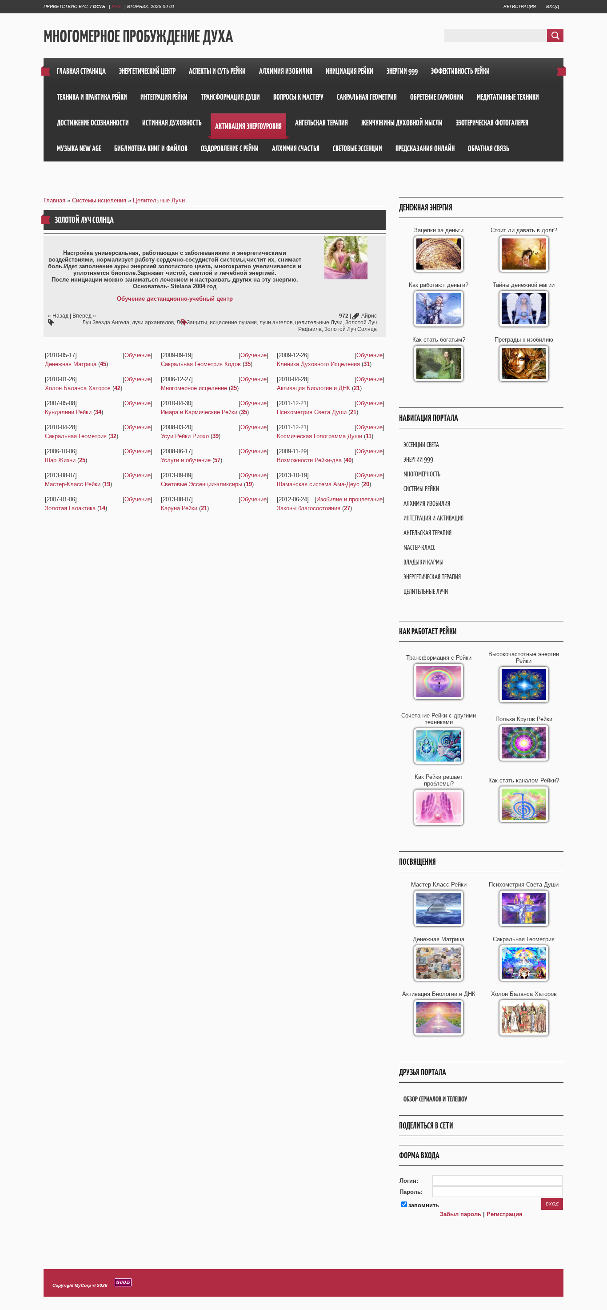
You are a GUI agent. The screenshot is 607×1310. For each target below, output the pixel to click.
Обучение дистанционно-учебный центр (175, 298)
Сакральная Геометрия (76, 436)
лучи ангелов (276, 322)
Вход (552, 6)
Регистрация (519, 6)
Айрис (369, 316)
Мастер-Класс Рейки (72, 484)
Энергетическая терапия (432, 576)
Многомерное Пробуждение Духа (138, 36)
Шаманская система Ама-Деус (318, 484)
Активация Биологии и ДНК (313, 388)
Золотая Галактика (70, 508)
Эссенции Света (421, 444)
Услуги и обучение (186, 460)
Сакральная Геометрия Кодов (201, 364)
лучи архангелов (153, 322)
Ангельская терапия (427, 532)
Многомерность (421, 474)
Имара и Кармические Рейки (199, 412)
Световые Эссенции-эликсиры (201, 484)
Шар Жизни (60, 460)
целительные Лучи (319, 322)
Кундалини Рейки (68, 412)
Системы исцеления (99, 200)
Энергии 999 (418, 459)
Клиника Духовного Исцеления (318, 364)
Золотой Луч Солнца (350, 329)
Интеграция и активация (433, 518)
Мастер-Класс (419, 547)
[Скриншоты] (345, 257)
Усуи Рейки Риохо (185, 436)
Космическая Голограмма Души (319, 436)
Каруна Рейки (179, 508)
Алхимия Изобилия (426, 503)
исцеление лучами (233, 322)
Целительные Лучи (159, 200)
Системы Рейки (421, 488)
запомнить (423, 1205)
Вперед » (84, 316)
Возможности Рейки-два (309, 460)
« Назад (58, 316)
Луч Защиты (191, 322)
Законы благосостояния (308, 508)
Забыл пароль (460, 1214)
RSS (116, 6)
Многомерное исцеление (194, 388)
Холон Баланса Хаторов (78, 388)
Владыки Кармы (423, 562)
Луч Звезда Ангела (105, 322)
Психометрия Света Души (312, 412)
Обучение (137, 355)
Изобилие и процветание (349, 499)
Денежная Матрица (70, 364)
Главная (54, 200)
